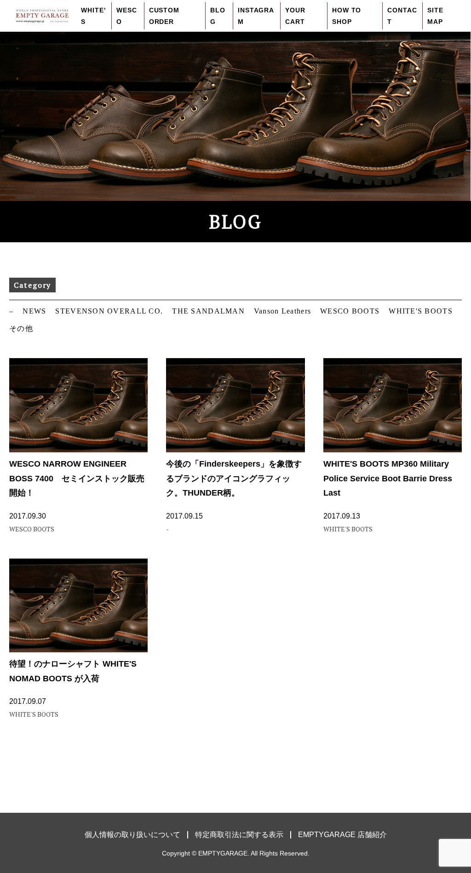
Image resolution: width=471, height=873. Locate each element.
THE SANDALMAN (208, 311)
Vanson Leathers (282, 311)
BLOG (217, 15)
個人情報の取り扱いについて (132, 835)
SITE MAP (435, 15)
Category (32, 285)
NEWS (34, 311)
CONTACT (402, 15)
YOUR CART (295, 15)
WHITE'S (93, 15)
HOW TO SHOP (346, 15)
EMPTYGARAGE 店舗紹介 (342, 835)
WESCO (126, 15)
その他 (21, 328)
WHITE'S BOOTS (421, 311)
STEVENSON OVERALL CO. (109, 311)
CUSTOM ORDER (164, 15)
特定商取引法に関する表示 (239, 835)
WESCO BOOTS (349, 311)
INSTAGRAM (256, 15)
